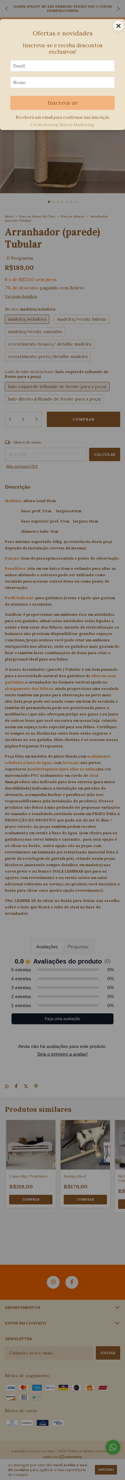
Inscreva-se (63, 102)
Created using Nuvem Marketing (62, 124)
